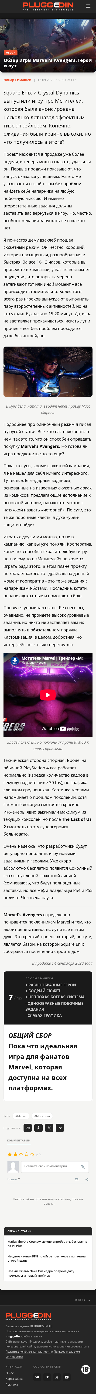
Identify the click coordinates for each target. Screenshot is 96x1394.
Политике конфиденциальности (28, 1352)
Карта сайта (14, 1378)
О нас (10, 1373)
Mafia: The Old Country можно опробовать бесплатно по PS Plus (47, 1243)
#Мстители (42, 1116)
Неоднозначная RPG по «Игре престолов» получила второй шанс (46, 1258)
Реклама (12, 1384)
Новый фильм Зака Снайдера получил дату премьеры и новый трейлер (40, 1273)
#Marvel (20, 1116)
